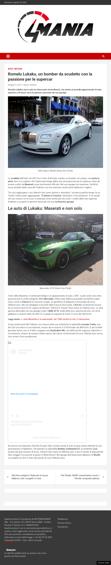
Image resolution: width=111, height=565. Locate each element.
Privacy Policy (64, 523)
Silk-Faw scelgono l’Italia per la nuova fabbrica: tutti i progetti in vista (30, 477)
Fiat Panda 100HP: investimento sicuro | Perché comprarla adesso (80, 477)
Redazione (63, 519)
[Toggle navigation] (8, 56)
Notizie (18, 69)
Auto (10, 69)
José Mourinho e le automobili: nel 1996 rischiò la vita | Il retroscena (56, 319)
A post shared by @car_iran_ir (47, 437)
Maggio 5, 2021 (15, 85)
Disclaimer (63, 527)
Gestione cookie (103, 563)
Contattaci (9, 543)
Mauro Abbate (30, 85)
